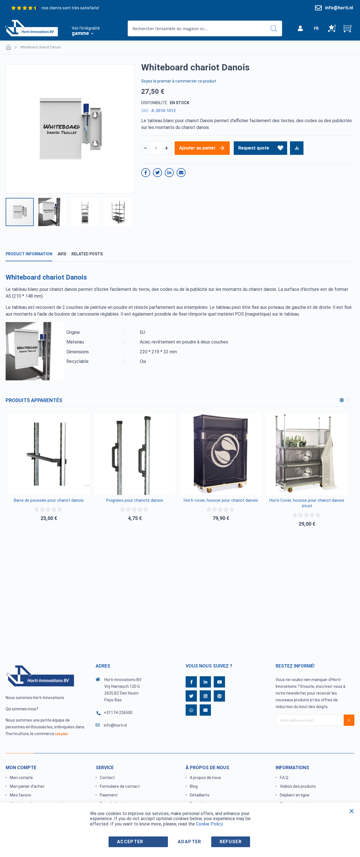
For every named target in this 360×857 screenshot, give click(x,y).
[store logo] (31, 27)
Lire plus (61, 734)
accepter (130, 841)
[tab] (29, 254)
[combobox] (205, 28)
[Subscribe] (349, 720)
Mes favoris (20, 795)
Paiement (109, 795)
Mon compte (21, 777)
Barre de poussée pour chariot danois (49, 500)
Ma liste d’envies (332, 28)
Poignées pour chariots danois (134, 500)
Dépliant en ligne (294, 795)
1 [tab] (342, 400)
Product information (29, 254)
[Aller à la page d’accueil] (8, 47)
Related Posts (87, 254)
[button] (316, 28)
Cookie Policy (209, 824)
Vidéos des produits (298, 786)
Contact (107, 777)
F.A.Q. (284, 777)
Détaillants (200, 795)
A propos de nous (205, 777)
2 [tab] (348, 400)
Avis (62, 254)
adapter (189, 841)
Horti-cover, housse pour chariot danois (221, 500)
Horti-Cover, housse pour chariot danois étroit (306, 503)
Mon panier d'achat (27, 786)
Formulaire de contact (120, 786)
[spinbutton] (156, 148)
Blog (194, 786)
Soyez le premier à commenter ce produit (178, 81)
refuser (231, 841)
